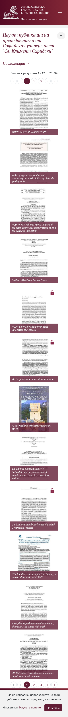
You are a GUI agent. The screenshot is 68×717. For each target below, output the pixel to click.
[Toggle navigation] (60, 12)
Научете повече (30, 707)
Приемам (53, 708)
